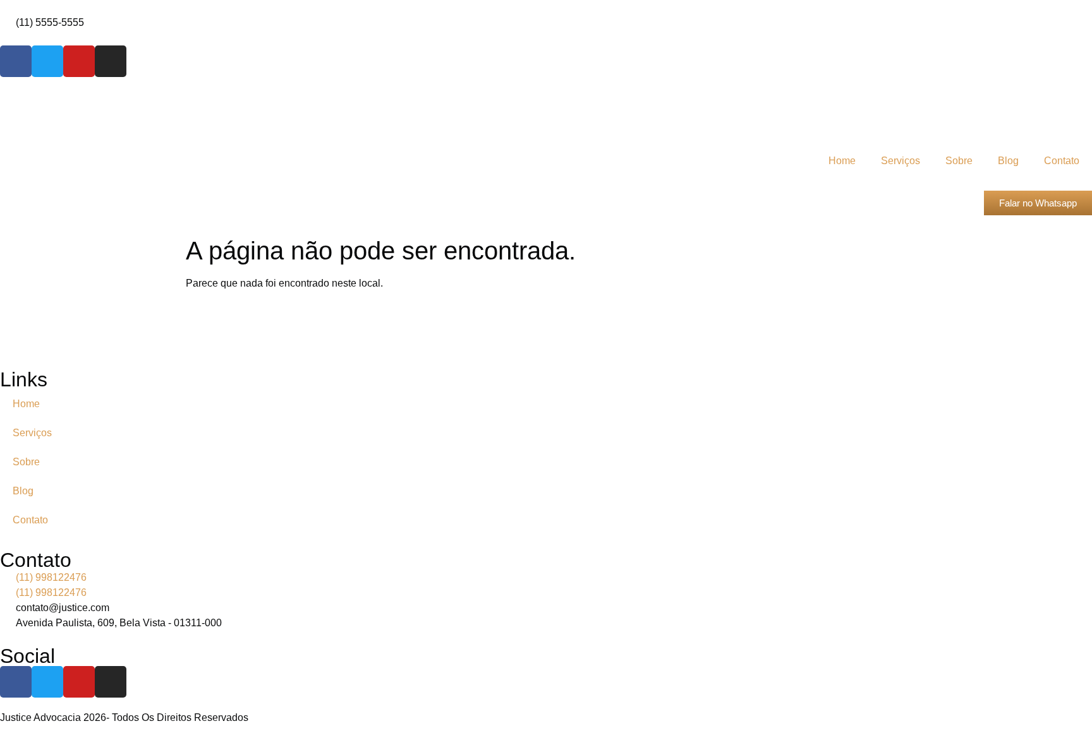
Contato (1061, 160)
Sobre (959, 160)
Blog (1008, 160)
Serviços (900, 160)
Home (842, 160)
